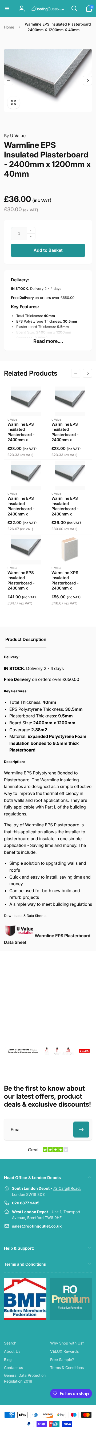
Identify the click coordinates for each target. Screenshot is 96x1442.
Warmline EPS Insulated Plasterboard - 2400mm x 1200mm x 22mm (67, 435)
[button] (7, 8)
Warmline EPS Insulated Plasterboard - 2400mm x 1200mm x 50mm (23, 583)
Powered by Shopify (60, 1433)
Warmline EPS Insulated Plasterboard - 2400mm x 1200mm (20, 435)
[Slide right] (87, 80)
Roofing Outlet (41, 1433)
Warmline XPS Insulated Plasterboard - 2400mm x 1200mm (64, 583)
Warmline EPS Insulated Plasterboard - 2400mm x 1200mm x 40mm (67, 509)
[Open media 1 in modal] (48, 80)
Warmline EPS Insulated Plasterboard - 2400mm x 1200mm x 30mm (23, 509)
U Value (15, 135)
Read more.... (48, 341)
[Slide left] (8, 80)
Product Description (25, 639)
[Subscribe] (81, 1130)
